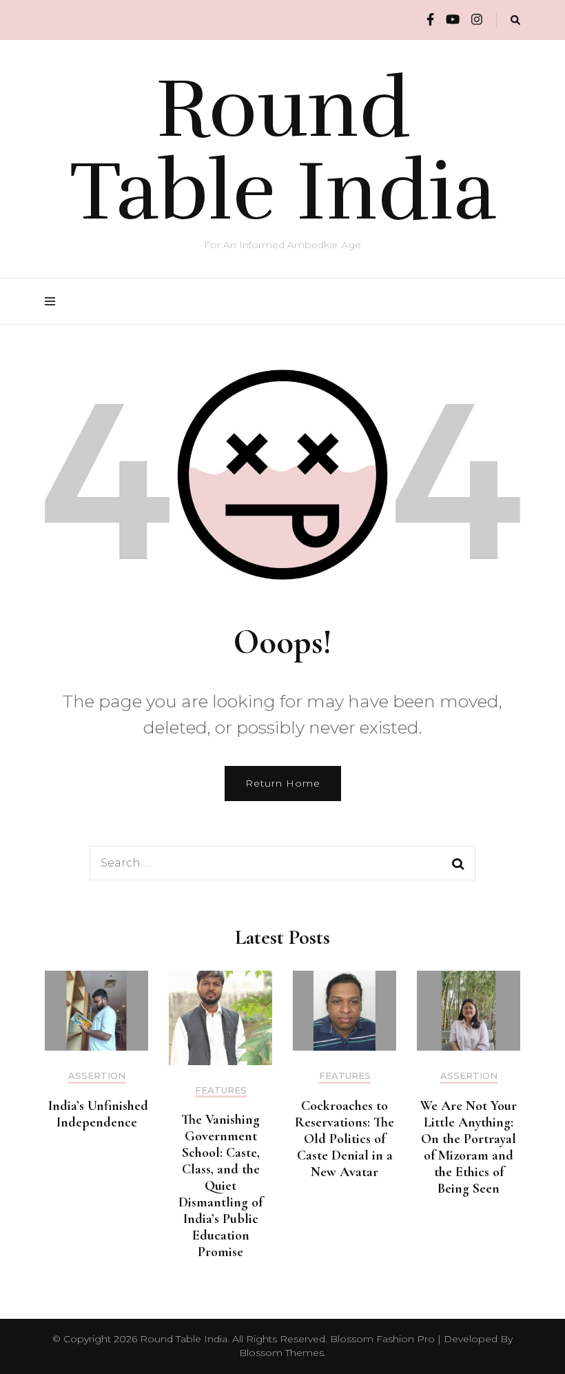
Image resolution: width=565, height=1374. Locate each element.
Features (221, 1090)
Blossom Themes (281, 1352)
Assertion (96, 1076)
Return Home (282, 783)
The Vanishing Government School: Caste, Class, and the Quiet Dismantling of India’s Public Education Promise (220, 1185)
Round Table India (283, 150)
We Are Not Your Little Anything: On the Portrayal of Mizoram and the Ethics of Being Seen (468, 1147)
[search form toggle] (515, 20)
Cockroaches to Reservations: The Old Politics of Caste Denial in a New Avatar (344, 1139)
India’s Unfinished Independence (96, 1114)
